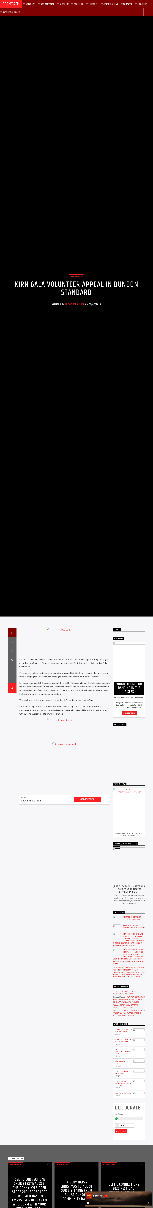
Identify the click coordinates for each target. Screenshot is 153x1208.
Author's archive (87, 850)
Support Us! (93, 4)
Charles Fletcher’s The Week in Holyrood (124, 1092)
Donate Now (121, 1182)
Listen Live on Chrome (11, 12)
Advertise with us (111, 4)
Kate (115, 1056)
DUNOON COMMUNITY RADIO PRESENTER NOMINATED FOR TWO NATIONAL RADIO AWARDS (129, 1050)
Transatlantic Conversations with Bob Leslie (123, 1134)
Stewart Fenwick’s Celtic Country (122, 1123)
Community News (47, 4)
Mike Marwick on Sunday (121, 1114)
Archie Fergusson (75, 328)
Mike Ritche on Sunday (123, 1144)
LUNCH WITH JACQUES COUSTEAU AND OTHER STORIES (134, 978)
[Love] (12, 739)
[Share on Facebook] (12, 693)
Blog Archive (143, 4)
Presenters (78, 4)
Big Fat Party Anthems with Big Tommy (124, 1082)
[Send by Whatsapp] (12, 730)
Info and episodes (129, 764)
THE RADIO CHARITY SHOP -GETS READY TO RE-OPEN (132, 969)
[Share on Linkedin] (12, 721)
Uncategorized (76, 300)
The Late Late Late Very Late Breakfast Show (123, 1103)
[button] (88, 1203)
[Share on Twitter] (12, 702)
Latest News (31, 4)
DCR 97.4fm (11, 4)
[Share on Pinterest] (12, 711)
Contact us (127, 4)
